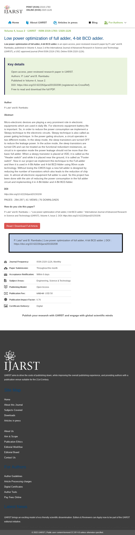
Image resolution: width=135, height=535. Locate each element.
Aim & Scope (11, 436)
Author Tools (10, 492)
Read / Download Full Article (22, 226)
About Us (9, 431)
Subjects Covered (13, 410)
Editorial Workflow (13, 447)
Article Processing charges (18, 481)
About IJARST (38, 22)
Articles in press (68, 22)
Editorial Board (11, 452)
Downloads (9, 415)
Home (15, 22)
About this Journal (13, 404)
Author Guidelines (13, 476)
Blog (95, 22)
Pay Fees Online (12, 497)
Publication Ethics (13, 441)
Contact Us (10, 457)
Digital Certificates (13, 486)
